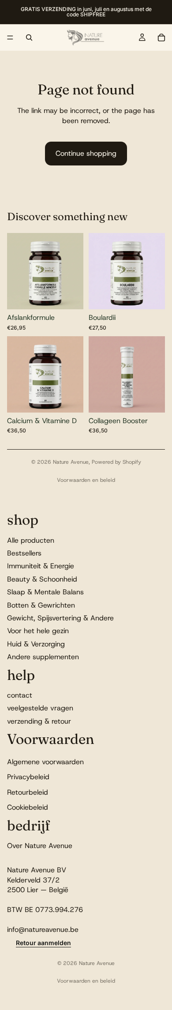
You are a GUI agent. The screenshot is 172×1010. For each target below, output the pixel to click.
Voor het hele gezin (38, 630)
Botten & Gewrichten (41, 604)
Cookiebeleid (27, 807)
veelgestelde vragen (40, 708)
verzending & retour (39, 720)
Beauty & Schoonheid (42, 578)
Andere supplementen (43, 656)
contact (19, 695)
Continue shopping (86, 153)
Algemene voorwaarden (45, 761)
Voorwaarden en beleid (86, 480)
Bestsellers (24, 553)
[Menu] (10, 37)
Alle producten (30, 539)
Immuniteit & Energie (40, 566)
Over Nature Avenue (39, 845)
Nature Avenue (71, 462)
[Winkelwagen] (161, 37)
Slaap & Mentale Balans (45, 592)
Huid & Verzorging (36, 643)
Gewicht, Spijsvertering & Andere (60, 618)
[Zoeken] (29, 37)
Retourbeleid (27, 791)
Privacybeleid (28, 776)
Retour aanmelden (43, 942)
